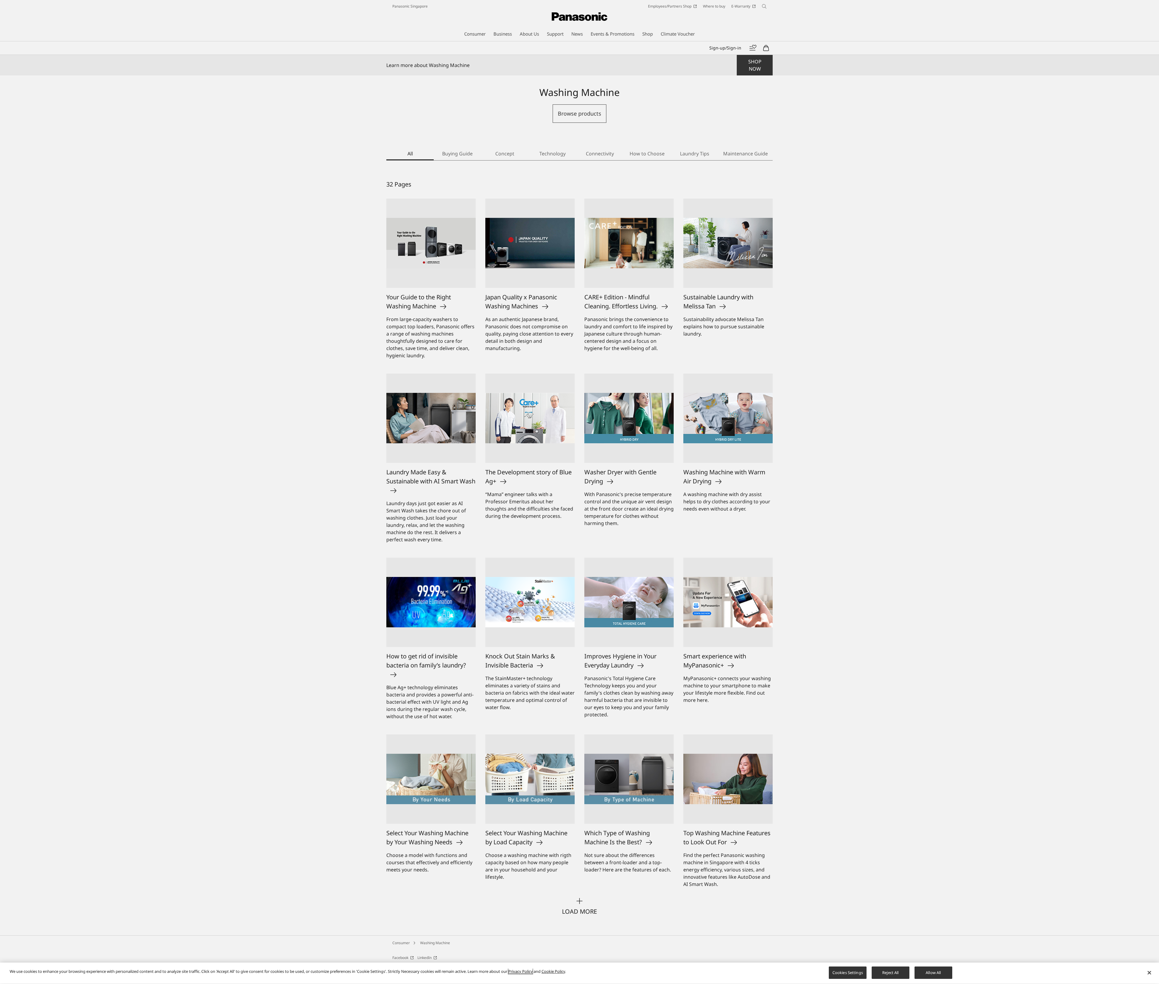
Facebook (400, 957)
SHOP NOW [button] (754, 65)
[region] (579, 973)
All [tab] (410, 153)
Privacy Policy (520, 971)
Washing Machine (435, 942)
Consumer (401, 942)
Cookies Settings (847, 972)
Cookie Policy (553, 971)
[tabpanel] (579, 548)
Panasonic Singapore (410, 6)
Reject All (890, 972)
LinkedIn (424, 957)
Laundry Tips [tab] (694, 153)
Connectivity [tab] (600, 153)
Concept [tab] (504, 153)
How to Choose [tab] (647, 153)
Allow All (933, 972)
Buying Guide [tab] (457, 153)
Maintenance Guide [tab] (745, 153)
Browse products (579, 113)
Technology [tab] (552, 153)
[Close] (1149, 972)
